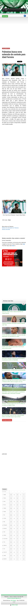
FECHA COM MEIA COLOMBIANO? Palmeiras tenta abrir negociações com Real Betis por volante (14, 335)
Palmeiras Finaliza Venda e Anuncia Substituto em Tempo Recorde (12, 312)
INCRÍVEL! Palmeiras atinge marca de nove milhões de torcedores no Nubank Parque (13, 404)
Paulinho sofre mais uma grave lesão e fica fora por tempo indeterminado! (13, 347)
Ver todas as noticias (7, 420)
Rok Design (13, 600)
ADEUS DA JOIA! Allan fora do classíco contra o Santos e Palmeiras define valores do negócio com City (14, 381)
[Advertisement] (15, 1)
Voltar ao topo (14, 605)
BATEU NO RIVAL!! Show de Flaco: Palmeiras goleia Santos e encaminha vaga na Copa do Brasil (13, 416)
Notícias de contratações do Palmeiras (10, 228)
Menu (6, 10)
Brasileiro (5, 489)
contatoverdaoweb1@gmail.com (14, 598)
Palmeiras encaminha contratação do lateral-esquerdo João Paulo (13, 324)
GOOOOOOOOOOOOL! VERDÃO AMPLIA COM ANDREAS (13, 370)
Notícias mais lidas (6, 229)
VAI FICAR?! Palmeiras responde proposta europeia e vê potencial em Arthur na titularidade (13, 359)
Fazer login (5, 16)
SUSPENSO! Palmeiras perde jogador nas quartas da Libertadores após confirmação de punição (13, 392)
